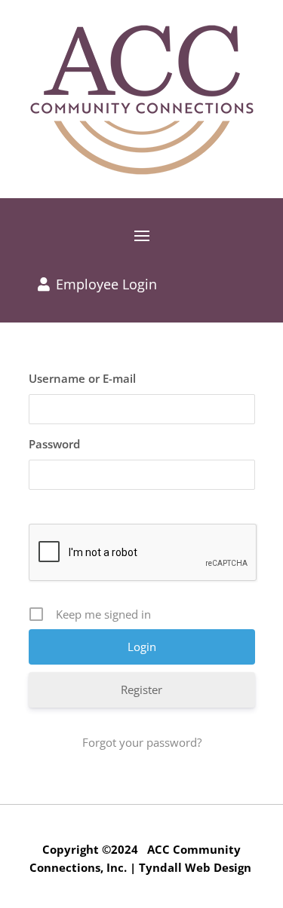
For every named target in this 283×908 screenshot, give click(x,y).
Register (141, 689)
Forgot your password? (141, 742)
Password (54, 443)
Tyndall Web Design (195, 867)
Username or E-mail (82, 378)
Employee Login (106, 284)
